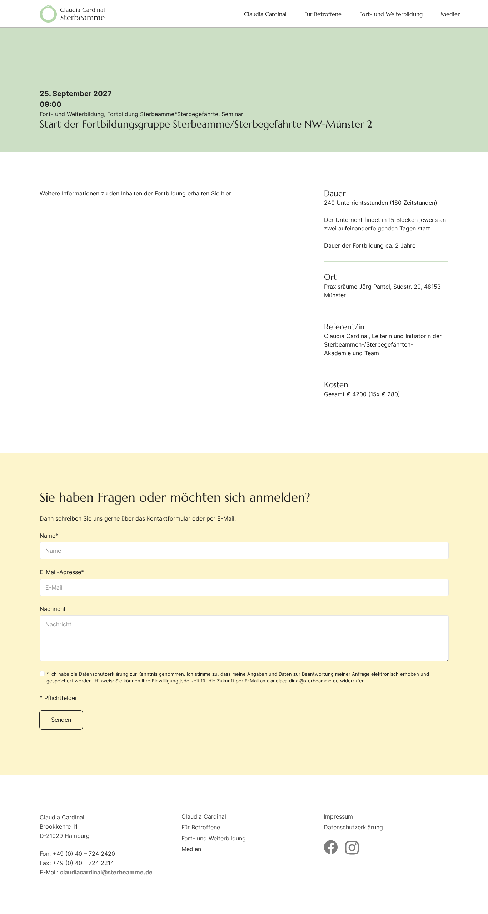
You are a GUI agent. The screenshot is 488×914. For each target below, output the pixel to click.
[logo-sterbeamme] (72, 14)
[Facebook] (331, 847)
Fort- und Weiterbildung (213, 838)
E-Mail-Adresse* (62, 572)
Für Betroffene (200, 827)
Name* (49, 535)
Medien (191, 849)
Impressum (338, 816)
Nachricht (53, 608)
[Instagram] (352, 848)
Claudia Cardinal (203, 816)
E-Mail (225, 518)
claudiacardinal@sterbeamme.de (303, 681)
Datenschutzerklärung (103, 674)
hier (226, 193)
